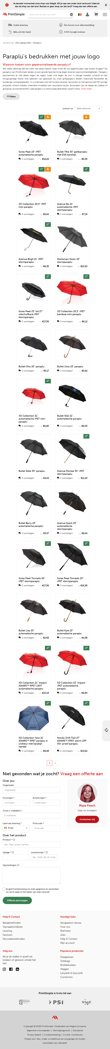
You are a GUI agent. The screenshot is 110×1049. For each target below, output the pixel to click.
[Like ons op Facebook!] (10, 970)
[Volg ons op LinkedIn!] (17, 970)
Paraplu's (37, 43)
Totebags (65, 961)
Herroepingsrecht (61, 1030)
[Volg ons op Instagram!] (4, 970)
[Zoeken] (71, 14)
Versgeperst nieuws (70, 922)
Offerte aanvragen (17, 900)
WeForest (65, 930)
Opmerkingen (9, 865)
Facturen (7, 934)
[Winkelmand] (96, 14)
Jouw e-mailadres (12, 810)
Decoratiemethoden (14, 938)
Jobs (62, 934)
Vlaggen (64, 969)
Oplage (7, 852)
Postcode (38, 823)
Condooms (66, 977)
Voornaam (8, 798)
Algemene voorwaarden (38, 1030)
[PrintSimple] (55, 1016)
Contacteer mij (87, 819)
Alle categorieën (23, 43)
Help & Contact (11, 916)
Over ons (65, 926)
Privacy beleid (34, 1034)
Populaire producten (72, 950)
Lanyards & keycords (71, 973)
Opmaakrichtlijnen (13, 926)
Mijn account (67, 942)
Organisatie (8, 785)
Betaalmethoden (12, 922)
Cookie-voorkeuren (73, 1034)
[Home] (14, 14)
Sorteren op (68, 108)
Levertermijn (38, 852)
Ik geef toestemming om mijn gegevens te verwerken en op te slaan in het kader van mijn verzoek (32, 890)
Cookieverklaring (52, 1034)
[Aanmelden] (88, 14)
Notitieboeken (68, 965)
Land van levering (12, 823)
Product (7, 839)
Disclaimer (78, 1030)
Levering (7, 930)
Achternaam (39, 798)
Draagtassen (67, 956)
